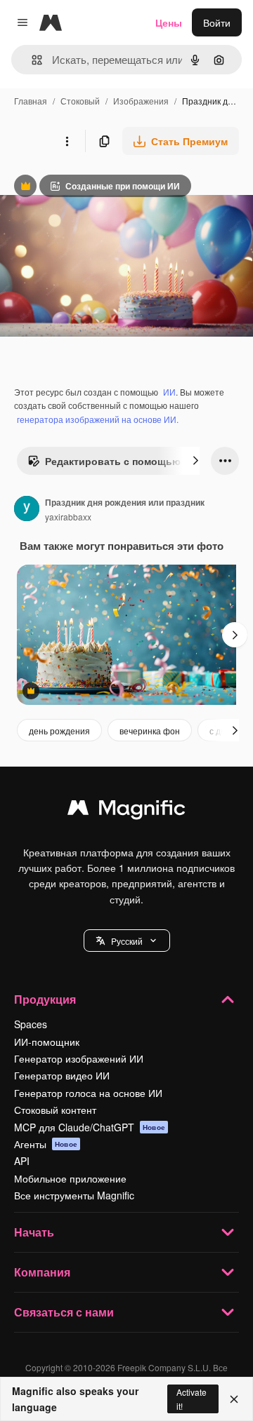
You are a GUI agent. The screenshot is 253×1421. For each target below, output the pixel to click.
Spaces (30, 1024)
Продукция (45, 999)
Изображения (141, 101)
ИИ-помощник (46, 1042)
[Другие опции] (67, 141)
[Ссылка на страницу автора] (26, 510)
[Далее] (195, 461)
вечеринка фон (149, 730)
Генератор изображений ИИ (78, 1058)
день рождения (59, 730)
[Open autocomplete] (31, 60)
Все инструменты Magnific (74, 1195)
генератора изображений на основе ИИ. (98, 419)
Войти (217, 22)
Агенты (45, 1144)
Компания (42, 1272)
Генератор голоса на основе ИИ (88, 1093)
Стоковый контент (55, 1110)
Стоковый (80, 101)
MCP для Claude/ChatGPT (89, 1127)
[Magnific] (126, 810)
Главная (30, 101)
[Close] (234, 1399)
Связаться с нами (64, 1312)
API (22, 1161)
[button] (127, 940)
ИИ (169, 392)
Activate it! (191, 1398)
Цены (168, 22)
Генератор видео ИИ (62, 1075)
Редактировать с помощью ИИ (112, 464)
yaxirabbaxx (68, 517)
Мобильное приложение (70, 1178)
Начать (34, 1232)
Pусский (127, 941)
